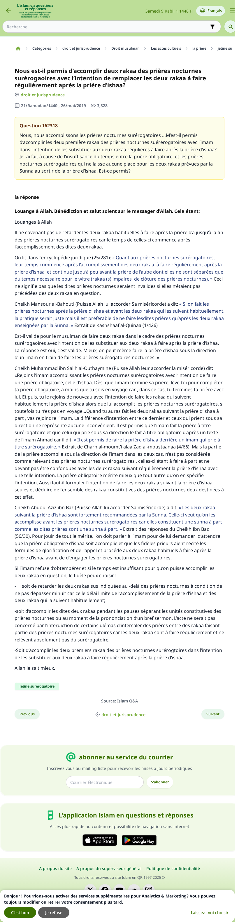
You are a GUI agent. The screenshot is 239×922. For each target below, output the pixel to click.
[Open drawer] (233, 11)
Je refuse (53, 912)
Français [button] (215, 10)
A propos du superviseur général (109, 868)
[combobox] (107, 27)
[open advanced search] (212, 26)
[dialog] (117, 906)
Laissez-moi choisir (210, 912)
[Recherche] (230, 26)
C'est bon (20, 912)
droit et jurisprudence (43, 95)
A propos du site (55, 868)
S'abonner (160, 782)
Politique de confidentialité (173, 868)
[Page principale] (18, 48)
